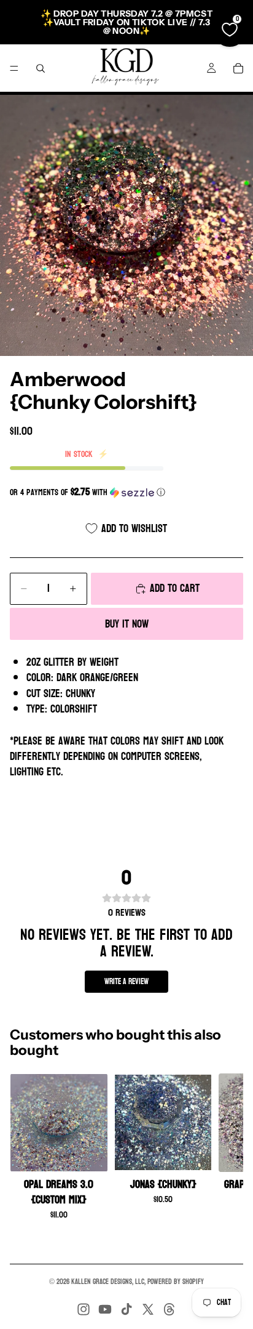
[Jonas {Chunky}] (163, 1122)
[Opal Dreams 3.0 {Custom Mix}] (58, 1122)
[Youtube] (105, 1309)
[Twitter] (148, 1309)
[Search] (40, 68)
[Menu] (14, 68)
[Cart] (238, 68)
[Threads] (169, 1309)
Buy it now (127, 624)
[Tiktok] (126, 1309)
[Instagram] (83, 1309)
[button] (126, 492)
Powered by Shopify (175, 1281)
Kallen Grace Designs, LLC (107, 1281)
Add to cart (175, 588)
